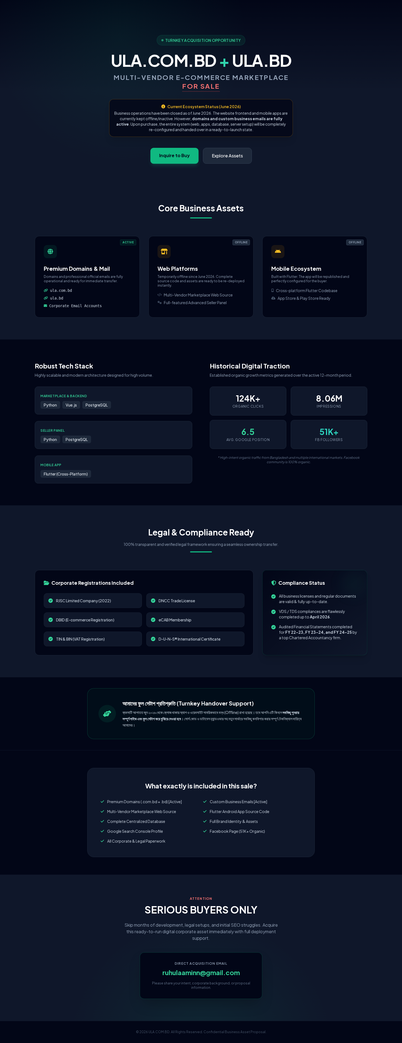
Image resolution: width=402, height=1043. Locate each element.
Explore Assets (227, 156)
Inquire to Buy (174, 155)
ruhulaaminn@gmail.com (201, 972)
